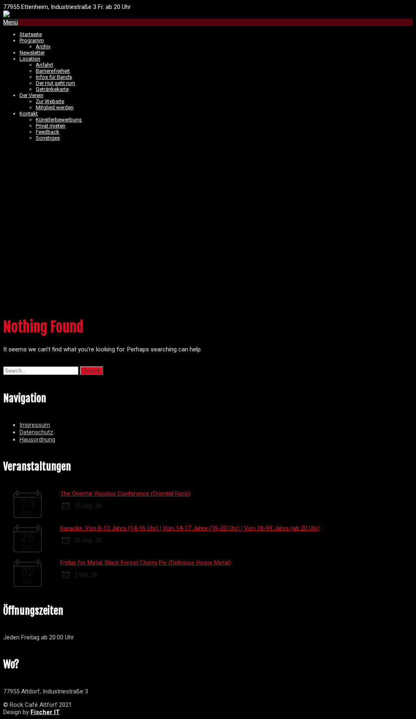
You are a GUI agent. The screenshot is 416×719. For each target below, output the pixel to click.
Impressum (35, 425)
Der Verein (31, 95)
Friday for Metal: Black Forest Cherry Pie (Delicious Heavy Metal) (145, 562)
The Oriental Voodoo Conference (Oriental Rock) (125, 493)
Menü (10, 22)
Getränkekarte (52, 89)
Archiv (43, 46)
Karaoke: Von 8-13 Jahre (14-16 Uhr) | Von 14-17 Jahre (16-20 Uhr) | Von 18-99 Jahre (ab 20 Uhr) (190, 528)
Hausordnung (37, 439)
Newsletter (32, 53)
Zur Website (50, 101)
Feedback (47, 132)
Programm (32, 40)
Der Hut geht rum (55, 83)
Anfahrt (44, 65)
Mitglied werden (55, 107)
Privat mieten (50, 126)
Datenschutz (36, 432)
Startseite (31, 34)
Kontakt (29, 113)
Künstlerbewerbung (59, 120)
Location (30, 59)
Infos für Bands (54, 77)
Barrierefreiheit (53, 71)
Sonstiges (48, 138)
